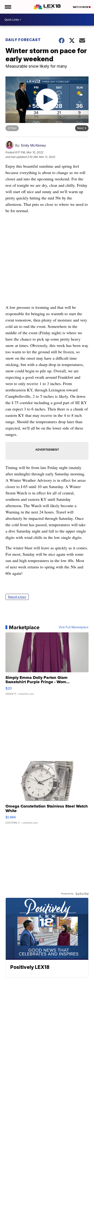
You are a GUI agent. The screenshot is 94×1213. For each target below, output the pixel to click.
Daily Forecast (23, 39)
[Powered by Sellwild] (82, 893)
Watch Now (81, 7)
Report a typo (17, 597)
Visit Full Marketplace (74, 627)
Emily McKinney (33, 145)
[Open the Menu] (7, 6)
